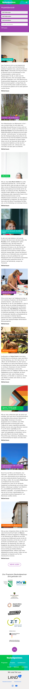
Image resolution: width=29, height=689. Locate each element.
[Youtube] (16, 686)
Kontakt (9, 667)
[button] (26, 2)
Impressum (16, 667)
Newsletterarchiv (17, 681)
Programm (4, 662)
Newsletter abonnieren (7, 681)
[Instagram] (13, 686)
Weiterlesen (5, 91)
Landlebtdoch (21, 662)
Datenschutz (25, 667)
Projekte (12, 662)
